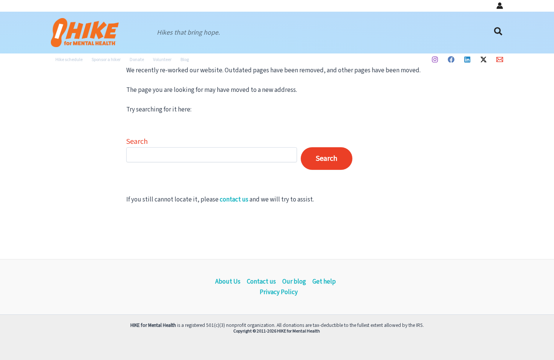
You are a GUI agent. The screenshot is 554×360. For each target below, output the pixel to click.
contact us (234, 199)
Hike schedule (69, 59)
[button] (498, 33)
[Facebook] (451, 59)
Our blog (294, 281)
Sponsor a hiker (106, 59)
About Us (227, 281)
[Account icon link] (499, 5)
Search (137, 141)
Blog (185, 59)
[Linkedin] (467, 59)
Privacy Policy (279, 292)
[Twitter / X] (483, 59)
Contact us (261, 281)
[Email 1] (499, 59)
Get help (324, 281)
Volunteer (162, 59)
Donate (137, 59)
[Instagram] (435, 59)
